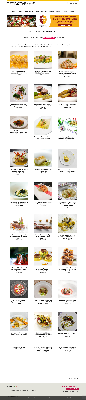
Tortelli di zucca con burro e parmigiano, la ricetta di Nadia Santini (19, 73)
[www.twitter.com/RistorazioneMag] (73, 3)
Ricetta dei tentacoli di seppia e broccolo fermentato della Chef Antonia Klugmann (43, 301)
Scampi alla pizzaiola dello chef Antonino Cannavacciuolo (67, 301)
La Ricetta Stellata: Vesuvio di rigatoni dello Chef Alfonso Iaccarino (19, 269)
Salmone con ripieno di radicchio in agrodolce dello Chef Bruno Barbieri (67, 269)
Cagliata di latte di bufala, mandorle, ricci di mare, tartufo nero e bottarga (43, 334)
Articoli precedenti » (74, 378)
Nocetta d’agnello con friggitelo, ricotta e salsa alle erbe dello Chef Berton (43, 105)
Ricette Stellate (49, 38)
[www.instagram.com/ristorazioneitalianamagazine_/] (76, 3)
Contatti (77, 7)
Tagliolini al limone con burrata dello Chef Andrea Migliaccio (43, 72)
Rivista (72, 11)
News (13, 11)
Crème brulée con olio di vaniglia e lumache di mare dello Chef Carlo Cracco (67, 348)
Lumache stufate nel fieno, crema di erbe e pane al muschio (67, 334)
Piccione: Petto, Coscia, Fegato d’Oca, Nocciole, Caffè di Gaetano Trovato (43, 236)
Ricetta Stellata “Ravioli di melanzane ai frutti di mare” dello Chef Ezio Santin (67, 236)
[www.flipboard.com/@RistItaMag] (78, 3)
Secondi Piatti (59, 38)
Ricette (58, 11)
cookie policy (77, 397)
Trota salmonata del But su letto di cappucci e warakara (43, 203)
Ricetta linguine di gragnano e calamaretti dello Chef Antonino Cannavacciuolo (67, 73)
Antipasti (25, 38)
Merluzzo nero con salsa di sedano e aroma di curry (43, 170)
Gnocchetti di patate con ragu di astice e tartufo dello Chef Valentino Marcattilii (19, 171)
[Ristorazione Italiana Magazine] (21, 3)
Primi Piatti (39, 38)
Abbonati (63, 7)
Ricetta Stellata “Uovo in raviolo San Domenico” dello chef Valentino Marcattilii (67, 204)
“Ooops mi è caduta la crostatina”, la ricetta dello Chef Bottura (67, 170)
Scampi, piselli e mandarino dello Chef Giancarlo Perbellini (43, 137)
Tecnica (51, 11)
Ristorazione (29, 11)
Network (41, 7)
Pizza (20, 11)
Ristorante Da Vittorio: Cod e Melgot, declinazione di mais (19, 334)
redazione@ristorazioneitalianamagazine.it (26, 395)
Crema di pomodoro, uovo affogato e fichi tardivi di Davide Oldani (18, 301)
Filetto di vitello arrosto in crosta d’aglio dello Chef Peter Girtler (19, 131)
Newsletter (56, 7)
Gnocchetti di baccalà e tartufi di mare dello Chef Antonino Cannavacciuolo (19, 203)
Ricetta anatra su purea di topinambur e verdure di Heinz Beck (18, 236)
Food (37, 11)
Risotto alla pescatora (19, 347)
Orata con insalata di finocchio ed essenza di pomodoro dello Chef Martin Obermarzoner (43, 348)
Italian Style (48, 7)
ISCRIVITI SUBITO (72, 389)
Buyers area (70, 7)
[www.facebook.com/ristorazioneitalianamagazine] (71, 3)
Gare (65, 11)
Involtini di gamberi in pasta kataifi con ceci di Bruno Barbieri (67, 138)
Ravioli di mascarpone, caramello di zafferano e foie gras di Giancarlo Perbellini (43, 269)
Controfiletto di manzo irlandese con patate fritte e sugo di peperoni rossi (67, 105)
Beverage (44, 11)
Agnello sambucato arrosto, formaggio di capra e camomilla (18, 105)
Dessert (32, 38)
